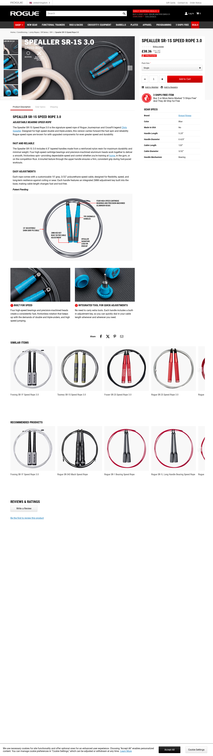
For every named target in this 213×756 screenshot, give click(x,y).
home (112, 155)
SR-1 (51, 32)
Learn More (126, 751)
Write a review (158, 47)
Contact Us (183, 3)
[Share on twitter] (108, 336)
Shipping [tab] (54, 107)
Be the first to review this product (27, 518)
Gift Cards (170, 3)
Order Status (195, 3)
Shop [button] (18, 25)
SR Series (44, 32)
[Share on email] (121, 336)
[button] (124, 13)
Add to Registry (171, 87)
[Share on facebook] (101, 336)
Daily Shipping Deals (145, 11)
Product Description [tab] (22, 107)
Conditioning (22, 32)
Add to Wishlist (151, 87)
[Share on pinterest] (114, 336)
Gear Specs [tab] (40, 107)
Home (12, 32)
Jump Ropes (34, 32)
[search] (86, 13)
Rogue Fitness (185, 115)
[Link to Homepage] (25, 13)
